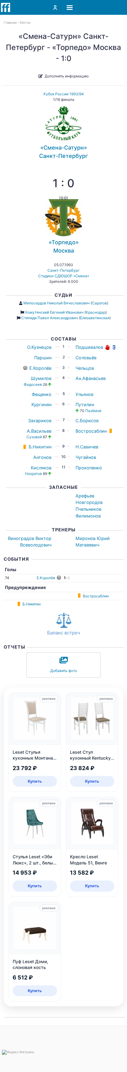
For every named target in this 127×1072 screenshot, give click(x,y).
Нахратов (33, 473)
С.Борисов (87, 420)
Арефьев (85, 495)
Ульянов (84, 394)
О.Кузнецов (39, 347)
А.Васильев (39, 431)
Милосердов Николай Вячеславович (56, 303)
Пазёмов (93, 410)
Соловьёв (86, 357)
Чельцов (85, 368)
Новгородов (89, 502)
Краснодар (95, 312)
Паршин (42, 357)
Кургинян (41, 404)
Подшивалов (89, 347)
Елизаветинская (94, 317)
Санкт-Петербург (63, 270)
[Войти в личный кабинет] (55, 7)
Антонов (42, 457)
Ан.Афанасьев (91, 378)
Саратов (99, 303)
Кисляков (41, 467)
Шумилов (41, 378)
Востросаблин (91, 431)
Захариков (39, 420)
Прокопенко (89, 467)
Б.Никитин (40, 446)
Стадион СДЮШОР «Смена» (63, 276)
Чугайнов (86, 457)
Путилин (85, 404)
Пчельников (88, 509)
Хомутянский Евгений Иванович (54, 312)
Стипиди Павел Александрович (49, 317)
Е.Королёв (40, 368)
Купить (35, 781)
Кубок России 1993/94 (63, 94)
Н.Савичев (87, 446)
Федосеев (33, 384)
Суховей (34, 437)
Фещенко (41, 394)
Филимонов (88, 515)
